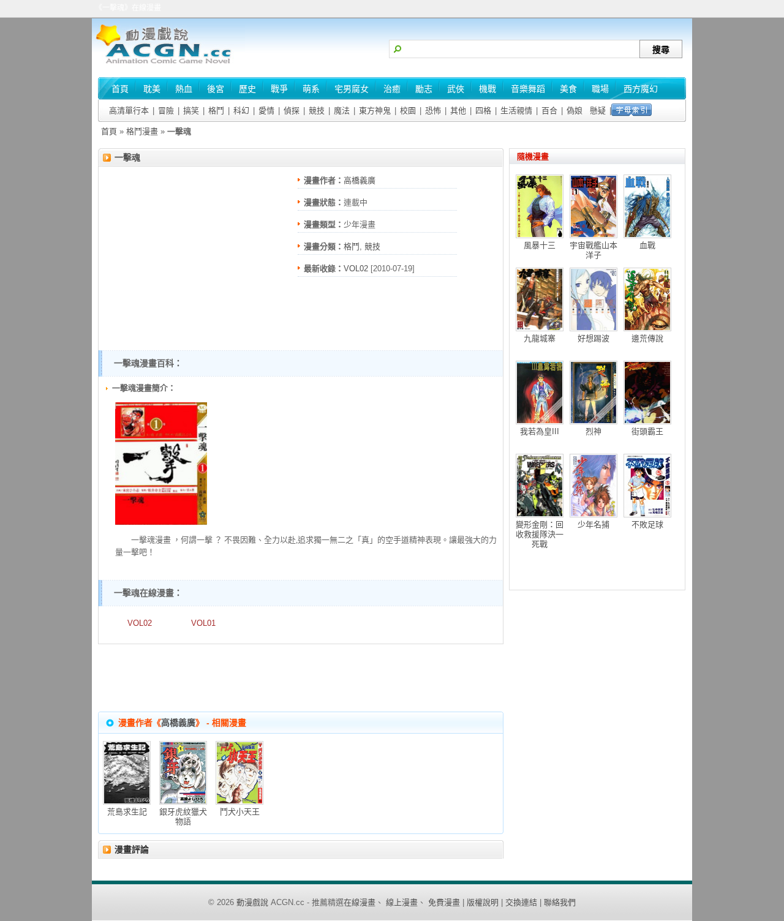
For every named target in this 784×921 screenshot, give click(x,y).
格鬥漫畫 (142, 131)
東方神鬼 (375, 110)
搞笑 (191, 110)
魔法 (342, 110)
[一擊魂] (161, 522)
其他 (458, 110)
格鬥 (216, 110)
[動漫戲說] (168, 64)
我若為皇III (539, 431)
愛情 (266, 110)
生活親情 (516, 110)
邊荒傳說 (647, 338)
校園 (408, 110)
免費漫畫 (444, 902)
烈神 (593, 431)
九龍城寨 (540, 338)
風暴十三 (540, 245)
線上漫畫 (402, 902)
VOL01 (203, 623)
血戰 (647, 245)
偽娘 (574, 110)
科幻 (241, 110)
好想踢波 (593, 338)
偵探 (292, 110)
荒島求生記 (127, 811)
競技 (317, 110)
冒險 (166, 110)
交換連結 (521, 902)
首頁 (109, 131)
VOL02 (356, 268)
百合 (549, 110)
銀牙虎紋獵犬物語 (183, 816)
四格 (483, 110)
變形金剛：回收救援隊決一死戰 (540, 534)
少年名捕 (593, 524)
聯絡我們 (560, 902)
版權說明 (483, 902)
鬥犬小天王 (240, 811)
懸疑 (598, 110)
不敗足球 (647, 524)
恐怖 (433, 110)
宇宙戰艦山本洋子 (593, 250)
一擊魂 (127, 157)
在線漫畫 (359, 902)
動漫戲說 (252, 902)
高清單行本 (129, 110)
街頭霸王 (647, 431)
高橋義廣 (359, 180)
